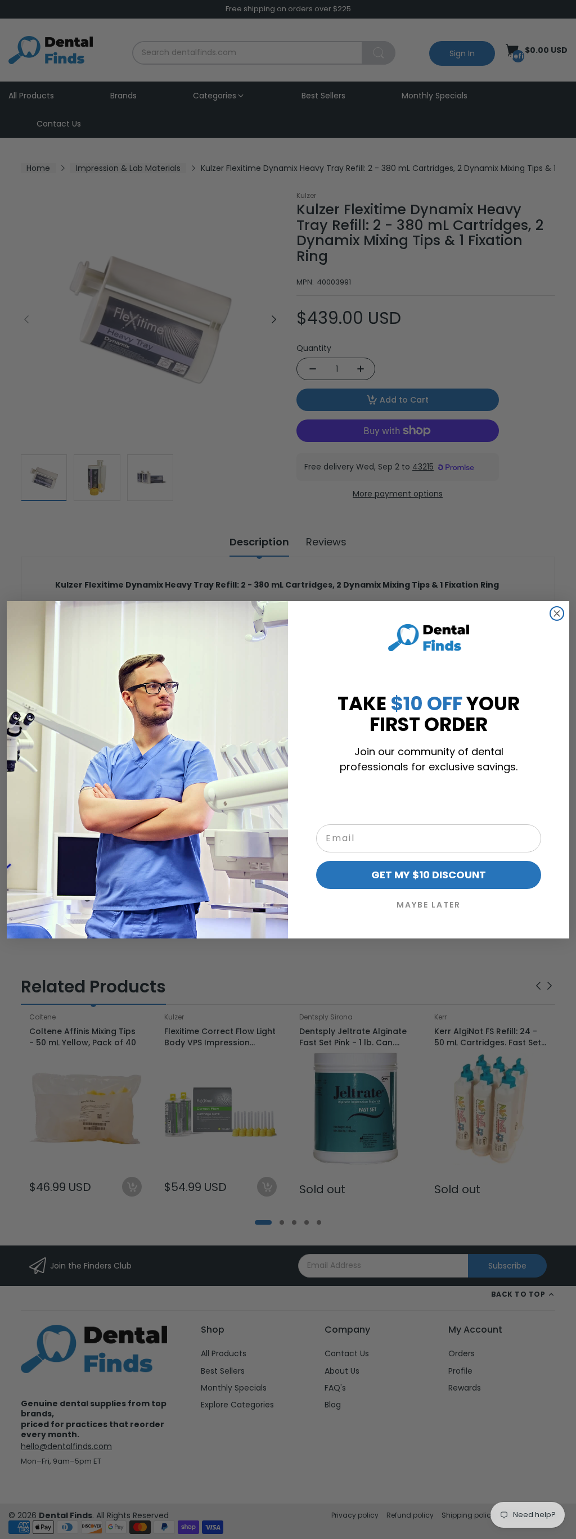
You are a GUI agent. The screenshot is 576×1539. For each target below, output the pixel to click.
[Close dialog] (557, 613)
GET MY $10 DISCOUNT (428, 875)
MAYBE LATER (429, 904)
